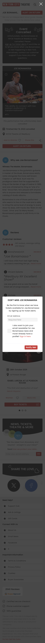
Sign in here (25, 336)
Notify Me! (31, 347)
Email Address (14, 316)
